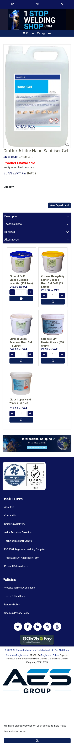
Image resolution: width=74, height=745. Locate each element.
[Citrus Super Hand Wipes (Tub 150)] (21, 383)
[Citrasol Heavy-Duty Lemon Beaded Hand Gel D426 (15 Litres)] (53, 262)
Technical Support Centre (18, 541)
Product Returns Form (16, 566)
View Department (59, 205)
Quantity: (8, 186)
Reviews (9, 231)
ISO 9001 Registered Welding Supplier (24, 549)
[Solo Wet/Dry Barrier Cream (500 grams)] (53, 324)
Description (11, 216)
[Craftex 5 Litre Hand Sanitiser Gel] (37, 96)
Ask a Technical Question (17, 532)
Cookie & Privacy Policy (16, 613)
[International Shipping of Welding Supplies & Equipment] (37, 443)
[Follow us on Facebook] (28, 627)
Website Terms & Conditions (19, 587)
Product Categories (38, 33)
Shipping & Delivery (14, 524)
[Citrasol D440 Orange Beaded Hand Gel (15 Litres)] (21, 262)
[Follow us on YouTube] (57, 627)
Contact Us (10, 515)
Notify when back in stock (18, 167)
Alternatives (11, 239)
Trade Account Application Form (21, 557)
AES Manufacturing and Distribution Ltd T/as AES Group (41, 650)
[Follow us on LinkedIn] (37, 627)
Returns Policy (12, 604)
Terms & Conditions (14, 596)
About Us (9, 507)
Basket (37, 4)
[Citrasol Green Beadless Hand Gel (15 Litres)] (21, 324)
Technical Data (13, 224)
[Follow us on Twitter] (18, 627)
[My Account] (12, 4)
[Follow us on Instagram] (47, 627)
